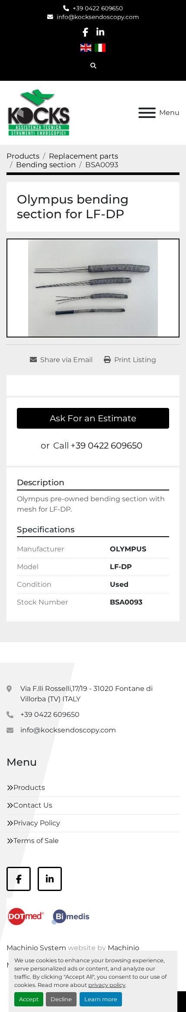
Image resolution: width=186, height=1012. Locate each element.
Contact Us (32, 805)
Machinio (123, 948)
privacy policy (106, 985)
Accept (28, 999)
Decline (61, 999)
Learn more (100, 999)
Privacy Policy (36, 823)
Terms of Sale (36, 841)
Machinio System (36, 948)
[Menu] (147, 113)
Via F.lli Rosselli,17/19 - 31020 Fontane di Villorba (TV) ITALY (86, 693)
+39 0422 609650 (98, 8)
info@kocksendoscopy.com (98, 16)
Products (29, 787)
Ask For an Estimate (93, 418)
